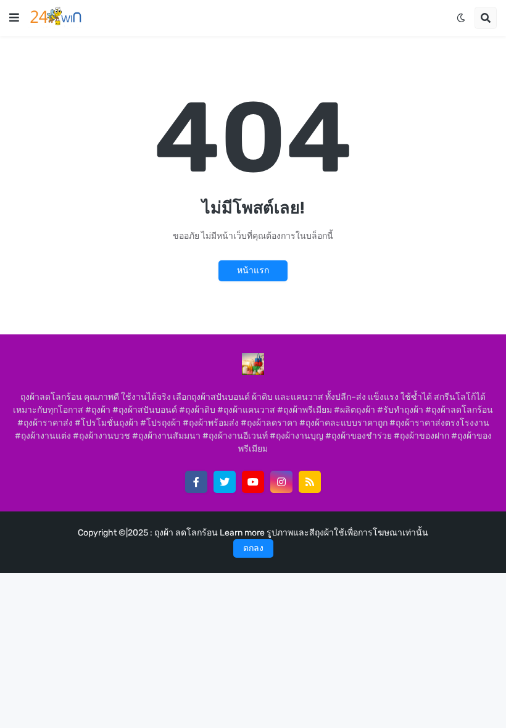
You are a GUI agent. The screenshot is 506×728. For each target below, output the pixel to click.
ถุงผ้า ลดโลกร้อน (187, 532)
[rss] (310, 482)
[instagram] (281, 482)
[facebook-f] (196, 482)
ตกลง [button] (253, 548)
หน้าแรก (253, 270)
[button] (14, 18)
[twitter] (225, 482)
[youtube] (253, 482)
